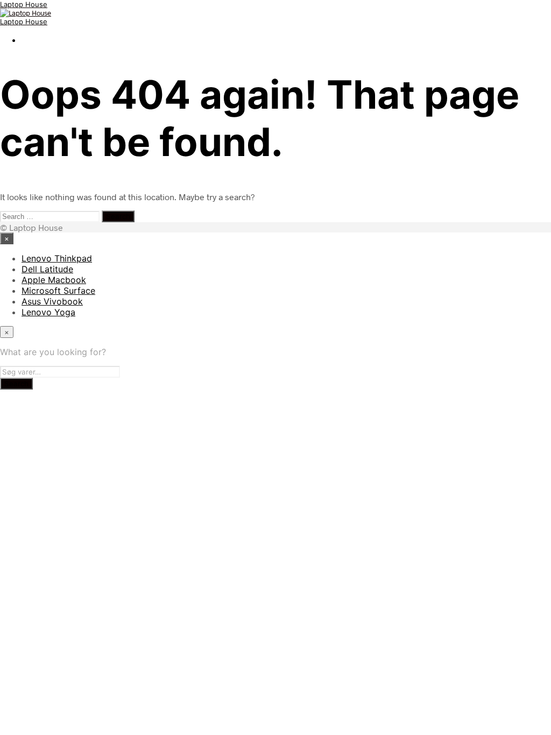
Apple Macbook (54, 279)
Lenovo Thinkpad (57, 258)
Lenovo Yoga (48, 312)
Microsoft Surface (58, 290)
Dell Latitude (47, 269)
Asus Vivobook (52, 301)
